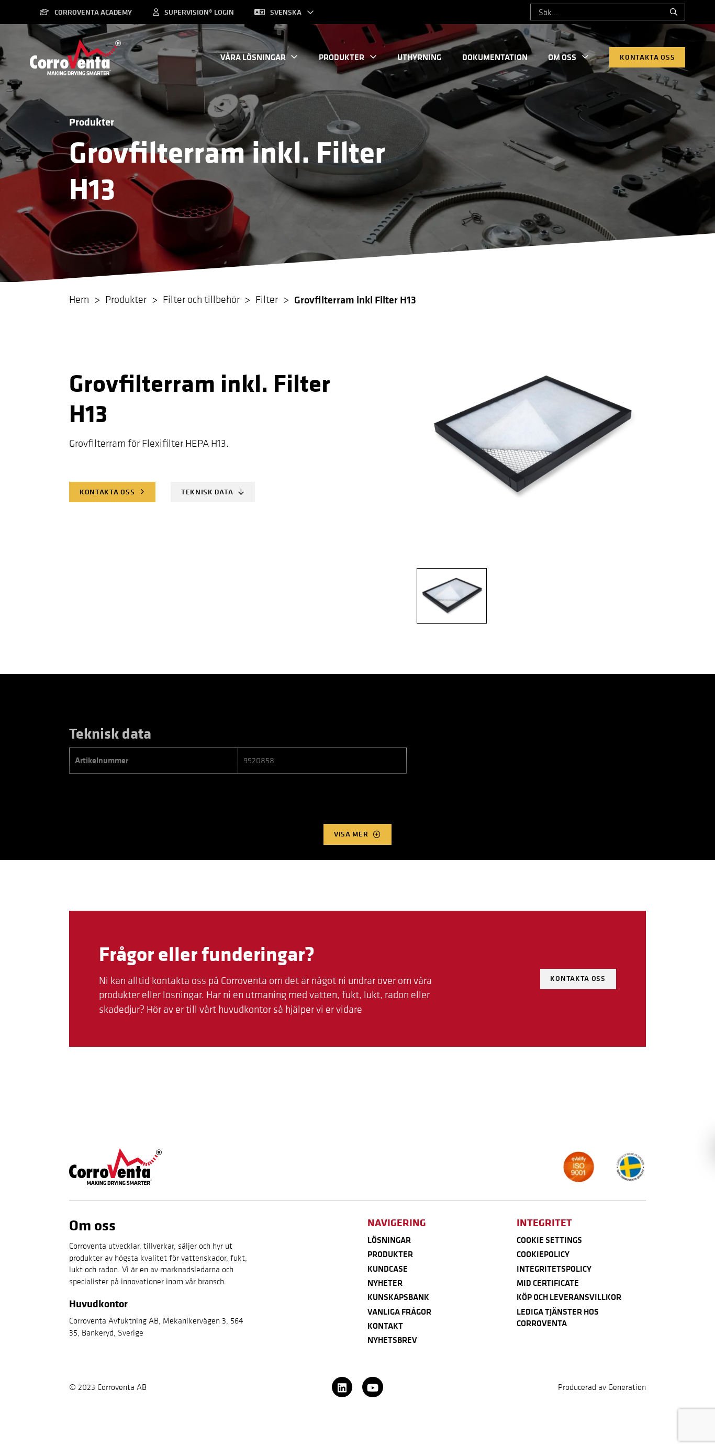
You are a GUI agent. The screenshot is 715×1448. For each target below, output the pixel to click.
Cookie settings (549, 1240)
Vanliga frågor (399, 1311)
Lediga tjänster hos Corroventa (558, 1317)
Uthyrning (419, 57)
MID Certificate (548, 1282)
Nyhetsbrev (392, 1339)
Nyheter (385, 1282)
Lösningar (389, 1240)
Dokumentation (495, 57)
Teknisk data (207, 492)
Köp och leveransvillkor (569, 1297)
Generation (627, 1387)
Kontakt (385, 1325)
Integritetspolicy (554, 1268)
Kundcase (387, 1268)
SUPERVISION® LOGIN (199, 12)
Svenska (285, 12)
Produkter (341, 57)
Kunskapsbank (398, 1297)
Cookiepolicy (543, 1254)
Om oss (562, 57)
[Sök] (674, 12)
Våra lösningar (253, 57)
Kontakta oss (647, 57)
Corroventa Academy (93, 12)
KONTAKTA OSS (107, 492)
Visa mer (351, 834)
